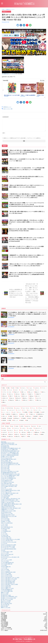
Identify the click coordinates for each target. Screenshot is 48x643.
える (3, 408)
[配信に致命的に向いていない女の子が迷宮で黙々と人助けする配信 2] (12, 88)
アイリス (43, 387)
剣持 (3, 414)
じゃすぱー (30, 428)
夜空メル (43, 392)
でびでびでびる (10, 408)
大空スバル (10, 394)
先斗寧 (43, 412)
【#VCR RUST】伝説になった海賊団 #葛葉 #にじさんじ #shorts (24, 366)
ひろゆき (4, 430)
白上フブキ (39, 398)
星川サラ (16, 416)
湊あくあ (12, 398)
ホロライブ (32, 390)
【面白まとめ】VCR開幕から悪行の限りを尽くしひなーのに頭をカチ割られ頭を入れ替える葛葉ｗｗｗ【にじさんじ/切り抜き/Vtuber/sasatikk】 (26, 239)
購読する (5, 375)
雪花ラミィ (32, 400)
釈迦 (29, 436)
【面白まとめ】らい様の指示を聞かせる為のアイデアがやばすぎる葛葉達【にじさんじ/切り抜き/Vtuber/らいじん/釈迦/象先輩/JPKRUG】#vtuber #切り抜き (27, 274)
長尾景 (9, 420)
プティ (24, 410)
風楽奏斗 (22, 420)
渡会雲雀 (10, 418)
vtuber (4, 108)
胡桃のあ (4, 436)
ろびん (32, 430)
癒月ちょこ (32, 398)
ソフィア (19, 410)
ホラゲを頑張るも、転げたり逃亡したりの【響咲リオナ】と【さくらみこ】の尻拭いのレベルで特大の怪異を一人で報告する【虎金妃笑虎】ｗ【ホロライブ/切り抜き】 (27, 314)
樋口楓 (41, 416)
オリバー (4, 410)
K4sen (7, 426)
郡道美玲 (4, 420)
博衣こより (30, 392)
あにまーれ (28, 426)
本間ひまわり (29, 416)
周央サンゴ (32, 414)
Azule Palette (22, 96)
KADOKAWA (6, 96)
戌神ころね (17, 396)
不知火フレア (16, 392)
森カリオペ (38, 396)
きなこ (9, 428)
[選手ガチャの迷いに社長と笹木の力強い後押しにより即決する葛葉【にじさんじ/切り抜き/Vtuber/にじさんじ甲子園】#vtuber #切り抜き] (24, 25)
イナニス (10, 390)
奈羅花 (10, 416)
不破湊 (31, 412)
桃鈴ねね (31, 396)
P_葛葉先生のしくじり (7, 106)
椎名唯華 (36, 416)
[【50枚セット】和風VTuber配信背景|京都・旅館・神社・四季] (28, 88)
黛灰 (27, 420)
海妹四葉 (4, 418)
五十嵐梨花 (37, 412)
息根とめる (5, 434)
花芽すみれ (10, 436)
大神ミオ (4, 394)
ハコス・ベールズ (23, 390)
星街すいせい (24, 396)
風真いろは (39, 400)
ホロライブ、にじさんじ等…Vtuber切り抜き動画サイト (24, 637)
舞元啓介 (35, 418)
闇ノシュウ (16, 420)
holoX (13, 387)
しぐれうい (23, 428)
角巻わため (25, 400)
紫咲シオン (18, 400)
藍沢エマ (24, 436)
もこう (16, 430)
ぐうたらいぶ (16, 428)
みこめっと (10, 430)
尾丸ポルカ (5, 396)
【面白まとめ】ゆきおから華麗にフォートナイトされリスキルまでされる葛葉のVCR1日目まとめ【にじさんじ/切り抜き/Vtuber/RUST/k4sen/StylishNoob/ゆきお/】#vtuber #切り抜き (26, 204)
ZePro (22, 426)
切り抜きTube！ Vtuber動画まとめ (24, 4)
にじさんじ (8, 108)
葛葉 (11, 108)
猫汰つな (17, 434)
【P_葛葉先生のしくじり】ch (8, 73)
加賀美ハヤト (15, 414)
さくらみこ (30, 387)
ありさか (34, 426)
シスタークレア (11, 410)
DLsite (42, 80)
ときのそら (37, 387)
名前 (3, 132)
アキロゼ (4, 390)
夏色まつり (37, 392)
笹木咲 (29, 418)
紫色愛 (42, 434)
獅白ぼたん (25, 398)
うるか (39, 426)
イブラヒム (40, 408)
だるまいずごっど (38, 428)
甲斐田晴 (24, 418)
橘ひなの (11, 434)
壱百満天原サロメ (40, 414)
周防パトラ (30, 432)
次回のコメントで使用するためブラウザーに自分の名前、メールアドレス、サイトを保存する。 (22, 138)
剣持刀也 (8, 414)
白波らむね (23, 434)
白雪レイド (30, 434)
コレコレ (38, 430)
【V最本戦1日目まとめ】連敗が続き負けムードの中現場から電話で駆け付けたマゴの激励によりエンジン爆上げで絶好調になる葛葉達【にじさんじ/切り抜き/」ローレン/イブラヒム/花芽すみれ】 (26, 195)
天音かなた (17, 394)
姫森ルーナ (24, 394)
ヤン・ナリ (30, 410)
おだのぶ (4, 428)
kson (12, 426)
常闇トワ (11, 396)
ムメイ (38, 390)
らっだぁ (27, 430)
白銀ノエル (5, 400)
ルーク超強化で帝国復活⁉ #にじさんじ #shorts (20, 358)
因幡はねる (37, 432)
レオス (14, 412)
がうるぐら (23, 387)
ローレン (19, 412)
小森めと (43, 432)
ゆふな (21, 430)
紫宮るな (36, 434)
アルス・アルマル (25, 408)
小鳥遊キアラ (38, 394)
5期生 (4, 387)
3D (3, 426)
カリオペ (16, 390)
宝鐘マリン (31, 394)
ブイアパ (11, 432)
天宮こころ (5, 416)
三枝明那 (25, 412)
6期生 (8, 387)
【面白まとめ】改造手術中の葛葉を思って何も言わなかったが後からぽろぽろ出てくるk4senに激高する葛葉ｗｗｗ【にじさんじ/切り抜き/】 (26, 222)
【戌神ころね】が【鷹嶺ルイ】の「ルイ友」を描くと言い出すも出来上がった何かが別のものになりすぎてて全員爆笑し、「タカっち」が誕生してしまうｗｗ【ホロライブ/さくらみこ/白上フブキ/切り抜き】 (27, 323)
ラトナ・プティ (38, 410)
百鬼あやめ (11, 400)
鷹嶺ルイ (4, 402)
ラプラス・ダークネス (7, 392)
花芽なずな (17, 436)
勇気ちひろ (22, 414)
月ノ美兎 (22, 416)
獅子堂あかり (17, 418)
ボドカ (16, 432)
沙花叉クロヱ (5, 398)
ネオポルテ (5, 432)
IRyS (18, 387)
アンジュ (33, 408)
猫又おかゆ (18, 398)
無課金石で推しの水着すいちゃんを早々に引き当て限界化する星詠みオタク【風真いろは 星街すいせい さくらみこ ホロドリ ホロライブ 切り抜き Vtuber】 (27, 350)
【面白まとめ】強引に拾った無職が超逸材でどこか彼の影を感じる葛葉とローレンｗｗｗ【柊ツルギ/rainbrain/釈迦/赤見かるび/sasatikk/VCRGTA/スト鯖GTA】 (26, 152)
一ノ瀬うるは (23, 432)
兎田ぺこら (23, 392)
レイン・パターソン (6, 412)
